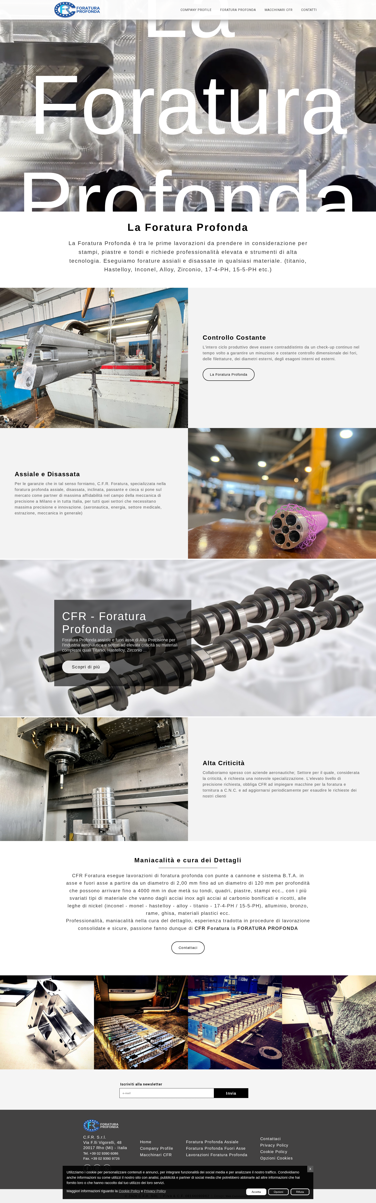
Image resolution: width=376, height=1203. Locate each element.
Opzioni (278, 1191)
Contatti (309, 10)
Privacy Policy (155, 1191)
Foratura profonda (238, 10)
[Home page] (77, 10)
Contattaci (188, 948)
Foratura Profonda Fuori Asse (216, 1148)
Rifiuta (300, 1191)
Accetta (256, 1191)
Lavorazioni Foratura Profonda (217, 1155)
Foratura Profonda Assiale (212, 1142)
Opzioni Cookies (276, 1158)
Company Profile (196, 10)
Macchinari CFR (279, 10)
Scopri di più (86, 666)
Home (146, 1142)
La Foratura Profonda (228, 375)
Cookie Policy (129, 1191)
